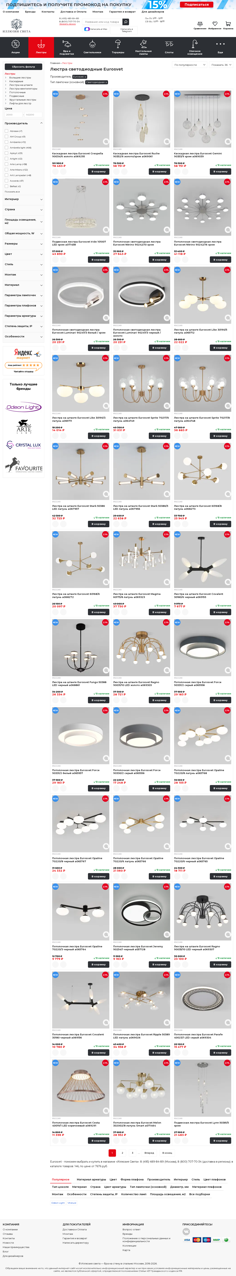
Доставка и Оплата (73, 11)
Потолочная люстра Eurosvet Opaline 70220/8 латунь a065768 (199, 772)
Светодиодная (95, 82)
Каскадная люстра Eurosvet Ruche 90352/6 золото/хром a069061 (136, 155)
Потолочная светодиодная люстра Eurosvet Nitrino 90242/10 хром (137, 243)
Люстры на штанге (21, 84)
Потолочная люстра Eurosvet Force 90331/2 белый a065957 (76, 772)
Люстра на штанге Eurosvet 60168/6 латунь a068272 (76, 595)
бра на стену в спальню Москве (124, 1263)
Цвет (113, 1179)
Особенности (76, 1194)
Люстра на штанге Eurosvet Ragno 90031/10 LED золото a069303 (136, 684)
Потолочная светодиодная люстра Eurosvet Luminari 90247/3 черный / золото (137, 332)
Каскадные (16, 81)
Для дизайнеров (153, 11)
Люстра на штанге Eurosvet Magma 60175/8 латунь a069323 (137, 595)
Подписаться (197, 5)
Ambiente (18, 142)
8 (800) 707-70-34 (69, 21)
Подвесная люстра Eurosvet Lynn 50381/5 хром (201, 1124)
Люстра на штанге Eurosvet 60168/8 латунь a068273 (198, 507)
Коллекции (129, 1245)
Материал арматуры (91, 1179)
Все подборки (199, 1194)
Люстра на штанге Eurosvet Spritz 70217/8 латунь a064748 (202, 419)
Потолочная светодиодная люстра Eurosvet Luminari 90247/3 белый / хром (78, 331)
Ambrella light (20, 147)
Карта (126, 1250)
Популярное (61, 1179)
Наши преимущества (16, 1247)
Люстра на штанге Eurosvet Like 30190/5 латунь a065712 (200, 331)
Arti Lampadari (20, 175)
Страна (95, 1187)
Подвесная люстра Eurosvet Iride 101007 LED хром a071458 (79, 243)
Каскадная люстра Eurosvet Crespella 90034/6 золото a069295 (77, 155)
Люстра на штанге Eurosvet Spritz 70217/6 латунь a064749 (141, 419)
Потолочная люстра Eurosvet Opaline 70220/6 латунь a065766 (138, 860)
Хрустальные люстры (22, 99)
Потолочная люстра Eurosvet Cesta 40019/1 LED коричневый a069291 (76, 1124)
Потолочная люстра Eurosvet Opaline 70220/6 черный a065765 (199, 860)
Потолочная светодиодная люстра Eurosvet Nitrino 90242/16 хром (197, 243)
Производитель (158, 1179)
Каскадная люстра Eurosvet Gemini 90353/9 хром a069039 (198, 155)
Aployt (16, 153)
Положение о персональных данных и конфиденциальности (146, 1240)
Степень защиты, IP (104, 1194)
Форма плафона (132, 1179)
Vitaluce (72, 1202)
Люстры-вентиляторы (23, 88)
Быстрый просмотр (106, 141)
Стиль (196, 1179)
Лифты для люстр (20, 103)
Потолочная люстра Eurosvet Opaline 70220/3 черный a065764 (77, 948)
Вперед (149, 1153)
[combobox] (189, 65)
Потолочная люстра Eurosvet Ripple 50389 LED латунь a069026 (141, 1036)
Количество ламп (133, 1194)
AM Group (17, 136)
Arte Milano (19, 169)
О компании (11, 11)
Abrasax (16, 131)
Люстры (10, 73)
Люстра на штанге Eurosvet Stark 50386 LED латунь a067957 (78, 507)
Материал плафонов (207, 1187)
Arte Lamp (18, 164)
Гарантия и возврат (122, 11)
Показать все (12, 191)
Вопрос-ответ (131, 1229)
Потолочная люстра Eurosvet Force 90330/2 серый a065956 (137, 772)
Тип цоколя (60, 1187)
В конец (167, 1153)
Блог (6, 1251)
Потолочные (17, 92)
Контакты (48, 11)
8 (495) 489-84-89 (69, 18)
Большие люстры (20, 77)
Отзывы (8, 1233)
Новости (8, 1242)
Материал (79, 1187)
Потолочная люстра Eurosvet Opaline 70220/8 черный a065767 (77, 860)
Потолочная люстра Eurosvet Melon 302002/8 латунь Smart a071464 (137, 1124)
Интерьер (181, 1179)
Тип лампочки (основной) (148, 1187)
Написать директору (76, 1242)
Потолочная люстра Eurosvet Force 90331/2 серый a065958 (197, 684)
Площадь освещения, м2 (168, 1194)
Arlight (16, 158)
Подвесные (16, 95)
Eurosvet (78, 76)
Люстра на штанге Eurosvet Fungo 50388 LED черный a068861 (79, 684)
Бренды (30, 11)
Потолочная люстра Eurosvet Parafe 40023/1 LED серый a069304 (198, 1036)
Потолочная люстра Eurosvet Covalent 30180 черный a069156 (78, 1036)
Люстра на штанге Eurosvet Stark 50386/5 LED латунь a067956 (140, 507)
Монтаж (98, 11)
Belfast (15, 186)
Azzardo (17, 180)
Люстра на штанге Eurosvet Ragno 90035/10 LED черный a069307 (197, 948)
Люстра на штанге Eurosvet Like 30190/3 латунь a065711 (78, 419)
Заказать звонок (67, 24)
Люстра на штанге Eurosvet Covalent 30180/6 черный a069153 (198, 595)
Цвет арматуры (115, 1187)
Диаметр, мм (179, 1187)
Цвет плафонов (215, 1179)
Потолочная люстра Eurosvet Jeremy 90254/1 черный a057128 (138, 948)
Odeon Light (58, 1202)
